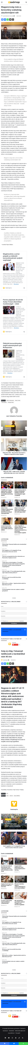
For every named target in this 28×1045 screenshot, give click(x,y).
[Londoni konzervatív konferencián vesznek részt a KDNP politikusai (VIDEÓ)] (7, 521)
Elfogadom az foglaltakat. (13, 621)
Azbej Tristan (17, 400)
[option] (14, 428)
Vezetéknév (3, 611)
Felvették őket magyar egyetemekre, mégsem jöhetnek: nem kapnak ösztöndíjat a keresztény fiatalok (7, 492)
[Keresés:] (26, 2)
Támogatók (17, 1033)
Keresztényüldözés (10, 426)
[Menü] (2, 2)
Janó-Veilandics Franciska (8, 16)
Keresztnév (3, 616)
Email (2, 606)
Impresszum (5, 1030)
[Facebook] (2, 19)
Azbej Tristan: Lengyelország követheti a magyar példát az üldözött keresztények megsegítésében (7, 510)
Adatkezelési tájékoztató (20, 1030)
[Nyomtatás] (13, 19)
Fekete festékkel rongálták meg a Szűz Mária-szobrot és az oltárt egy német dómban (14, 432)
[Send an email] (14, 16)
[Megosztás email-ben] (10, 19)
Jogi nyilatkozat (11, 1033)
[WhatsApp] (8, 19)
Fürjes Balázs (4, 402)
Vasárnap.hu (22, 1028)
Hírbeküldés (11, 1030)
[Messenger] (5, 19)
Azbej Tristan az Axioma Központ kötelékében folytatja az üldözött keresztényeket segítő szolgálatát (20, 492)
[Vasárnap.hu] (14, 2)
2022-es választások (10, 400)
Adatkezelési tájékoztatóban (13, 621)
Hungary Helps (11, 402)
